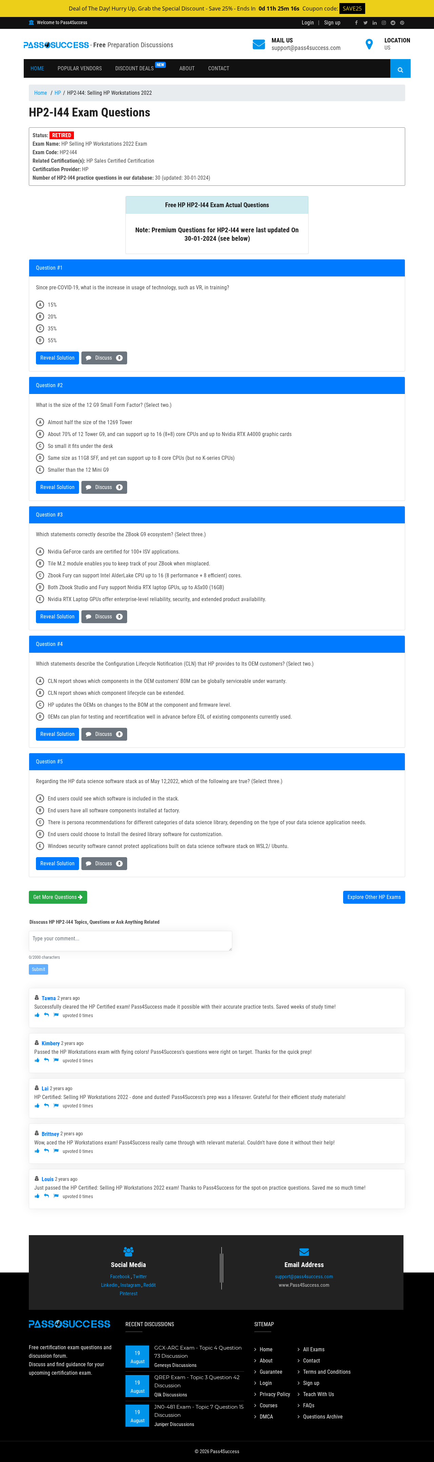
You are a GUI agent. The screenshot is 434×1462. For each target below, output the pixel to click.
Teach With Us (318, 1394)
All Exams (313, 1349)
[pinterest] (402, 23)
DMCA (266, 1416)
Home (37, 68)
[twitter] (365, 23)
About (187, 68)
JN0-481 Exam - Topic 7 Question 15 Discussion (198, 1411)
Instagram (130, 1285)
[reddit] (393, 23)
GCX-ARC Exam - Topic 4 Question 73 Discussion (198, 1351)
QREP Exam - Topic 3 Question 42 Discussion (197, 1381)
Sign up (332, 22)
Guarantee (271, 1372)
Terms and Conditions (327, 1372)
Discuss (105, 358)
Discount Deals (139, 67)
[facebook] (356, 23)
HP (58, 93)
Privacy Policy (275, 1394)
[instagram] (384, 23)
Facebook (120, 1277)
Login (308, 22)
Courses (268, 1405)
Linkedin (109, 1285)
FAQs (308, 1405)
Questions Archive (323, 1416)
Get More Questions (55, 897)
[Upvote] (37, 1015)
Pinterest (128, 1293)
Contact (218, 68)
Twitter (140, 1277)
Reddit (149, 1285)
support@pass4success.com (306, 47)
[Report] (56, 1015)
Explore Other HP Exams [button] (374, 897)
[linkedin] (375, 23)
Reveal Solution (57, 358)
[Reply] (46, 1015)
